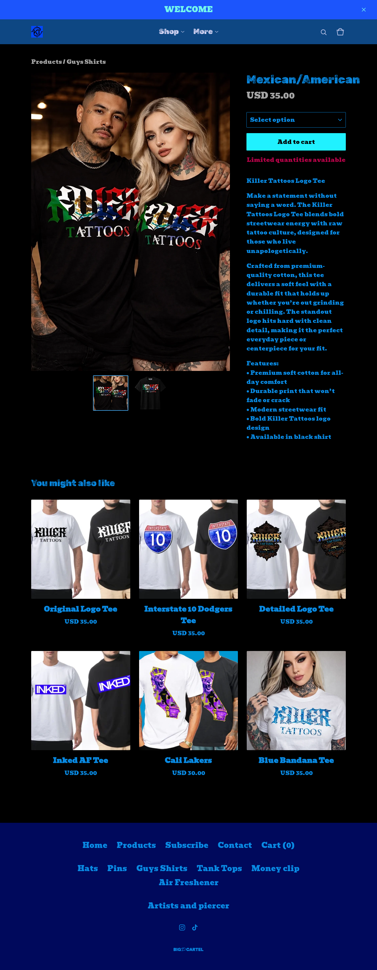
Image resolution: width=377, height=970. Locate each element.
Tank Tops (219, 868)
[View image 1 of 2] (110, 393)
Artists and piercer (188, 906)
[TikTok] (195, 927)
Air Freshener (189, 883)
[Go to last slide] (41, 221)
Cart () (278, 845)
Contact (235, 845)
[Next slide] (220, 221)
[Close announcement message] (363, 9)
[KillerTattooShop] (37, 32)
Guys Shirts (86, 61)
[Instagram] (182, 927)
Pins (117, 868)
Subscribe (186, 845)
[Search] (323, 31)
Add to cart (296, 141)
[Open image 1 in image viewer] (130, 222)
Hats (88, 868)
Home (95, 845)
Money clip (275, 868)
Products (46, 61)
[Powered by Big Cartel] (188, 949)
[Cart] (340, 31)
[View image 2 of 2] (150, 393)
